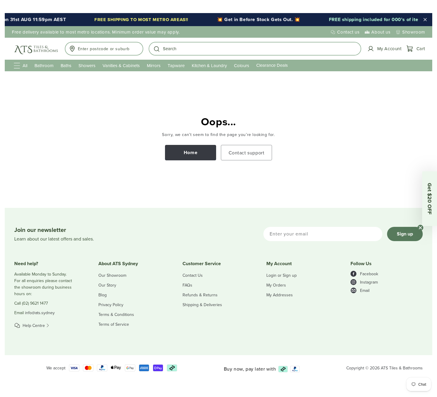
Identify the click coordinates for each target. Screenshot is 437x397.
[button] (255, 48)
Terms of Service (113, 324)
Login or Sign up (281, 275)
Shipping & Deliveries (202, 305)
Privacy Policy (110, 305)
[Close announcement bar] (425, 19)
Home (190, 152)
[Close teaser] (420, 228)
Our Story (107, 285)
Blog (102, 295)
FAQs (187, 285)
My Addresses (279, 295)
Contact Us (193, 275)
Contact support (247, 152)
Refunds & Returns (200, 295)
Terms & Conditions (116, 314)
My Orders (276, 285)
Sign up (405, 233)
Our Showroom (112, 275)
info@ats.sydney (40, 313)
